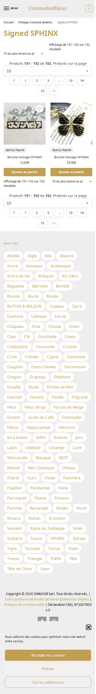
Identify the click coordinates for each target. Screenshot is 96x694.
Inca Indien (17, 437)
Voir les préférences (48, 682)
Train (73, 548)
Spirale (79, 538)
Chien (74, 326)
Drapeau (38, 377)
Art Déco (70, 276)
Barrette (40, 286)
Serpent (14, 528)
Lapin (12, 447)
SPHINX (57, 538)
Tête (73, 558)
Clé (27, 336)
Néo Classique (41, 467)
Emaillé (13, 387)
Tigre (12, 548)
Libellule (33, 447)
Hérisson (67, 427)
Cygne (53, 356)
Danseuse (76, 356)
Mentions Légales (75, 599)
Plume (40, 498)
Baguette (15, 286)
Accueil (9, 22)
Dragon (14, 377)
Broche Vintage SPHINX (24, 157)
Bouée (52, 296)
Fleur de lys (35, 407)
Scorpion (57, 518)
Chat (36, 326)
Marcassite (17, 457)
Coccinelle (47, 336)
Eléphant (62, 377)
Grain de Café (41, 417)
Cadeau (57, 306)
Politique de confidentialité (24, 604)
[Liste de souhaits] (39, 109)
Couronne (45, 346)
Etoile (34, 387)
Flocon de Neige (68, 407)
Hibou (12, 427)
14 (82, 80)
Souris (36, 538)
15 (42, 91)
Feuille (58, 397)
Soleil (78, 528)
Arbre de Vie (18, 276)
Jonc (79, 437)
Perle (63, 488)
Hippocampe (38, 427)
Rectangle (39, 508)
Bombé (62, 286)
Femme (37, 397)
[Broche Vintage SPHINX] (25, 124)
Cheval (54, 326)
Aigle (32, 255)
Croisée (70, 346)
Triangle (34, 558)
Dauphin (15, 367)
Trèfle (55, 558)
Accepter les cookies (48, 655)
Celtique (39, 316)
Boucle (13, 296)
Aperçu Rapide (15, 150)
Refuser (48, 669)
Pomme (14, 508)
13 (70, 80)
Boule (33, 296)
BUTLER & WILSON (24, 306)
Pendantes (40, 488)
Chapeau (15, 326)
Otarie (13, 478)
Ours (31, 478)
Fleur (11, 407)
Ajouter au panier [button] (24, 172)
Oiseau (68, 467)
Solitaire (14, 538)
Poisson (61, 498)
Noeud (13, 467)
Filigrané (80, 397)
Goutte (13, 417)
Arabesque (60, 266)
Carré (77, 306)
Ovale (50, 478)
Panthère (71, 478)
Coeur (70, 336)
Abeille (13, 255)
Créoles (32, 356)
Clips (11, 336)
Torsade (32, 548)
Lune (77, 447)
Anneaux (34, 266)
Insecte (60, 437)
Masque (43, 457)
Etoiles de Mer (60, 387)
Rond (81, 508)
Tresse (13, 558)
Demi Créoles (43, 367)
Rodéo (62, 508)
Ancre (12, 266)
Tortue (54, 548)
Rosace (13, 518)
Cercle (60, 316)
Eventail (14, 397)
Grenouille (71, 417)
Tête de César (19, 568)
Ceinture (15, 316)
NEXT (63, 457)
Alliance (67, 255)
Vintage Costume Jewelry (35, 22)
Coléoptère (17, 346)
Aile (48, 255)
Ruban (35, 518)
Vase (44, 568)
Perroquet (16, 498)
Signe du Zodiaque (47, 528)
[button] (88, 627)
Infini (41, 437)
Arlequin (46, 276)
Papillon (14, 488)
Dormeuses (75, 367)
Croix (12, 356)
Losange (56, 447)
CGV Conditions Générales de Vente (32, 599)
